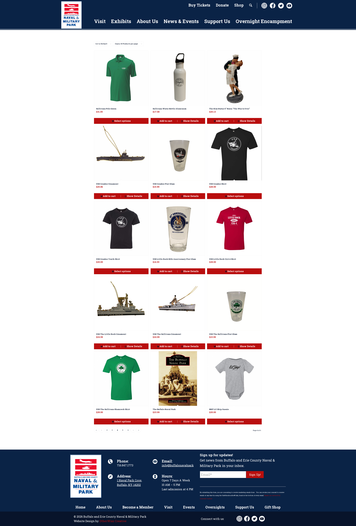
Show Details (191, 120)
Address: (124, 476)
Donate (222, 5)
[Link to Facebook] (272, 5)
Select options (122, 120)
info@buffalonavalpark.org (180, 465)
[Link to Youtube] (288, 5)
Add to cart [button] (165, 120)
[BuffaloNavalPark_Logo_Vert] (71, 15)
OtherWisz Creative (112, 521)
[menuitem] (199, 5)
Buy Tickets (199, 5)
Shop (239, 5)
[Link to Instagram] (263, 5)
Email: (167, 461)
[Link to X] (280, 5)
